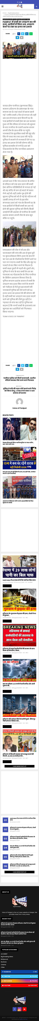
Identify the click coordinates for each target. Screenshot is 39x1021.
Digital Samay (23, 1019)
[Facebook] (15, 1009)
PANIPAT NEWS (25, 19)
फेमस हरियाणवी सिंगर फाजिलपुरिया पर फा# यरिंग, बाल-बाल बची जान (18, 443)
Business (4, 962)
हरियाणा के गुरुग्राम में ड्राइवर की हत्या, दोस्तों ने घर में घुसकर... (19, 614)
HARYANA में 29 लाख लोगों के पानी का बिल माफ (19, 580)
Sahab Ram (7, 617)
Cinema (3, 965)
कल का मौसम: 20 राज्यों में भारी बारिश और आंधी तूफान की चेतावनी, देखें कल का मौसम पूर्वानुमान (18, 942)
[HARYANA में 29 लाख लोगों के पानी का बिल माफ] (19, 566)
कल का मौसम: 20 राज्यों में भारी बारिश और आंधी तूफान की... (19, 685)
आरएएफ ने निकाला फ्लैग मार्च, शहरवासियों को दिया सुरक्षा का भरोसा (18, 502)
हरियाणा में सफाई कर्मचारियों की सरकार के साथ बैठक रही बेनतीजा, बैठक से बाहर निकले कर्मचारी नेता (17, 933)
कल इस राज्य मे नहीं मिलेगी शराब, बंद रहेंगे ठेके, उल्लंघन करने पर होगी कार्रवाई (19, 472)
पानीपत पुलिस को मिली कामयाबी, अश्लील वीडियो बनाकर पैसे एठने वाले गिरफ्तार (19, 379)
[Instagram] (19, 1009)
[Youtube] (24, 1009)
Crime (14, 19)
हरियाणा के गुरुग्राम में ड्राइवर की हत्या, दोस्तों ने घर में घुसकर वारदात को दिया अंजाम (18, 924)
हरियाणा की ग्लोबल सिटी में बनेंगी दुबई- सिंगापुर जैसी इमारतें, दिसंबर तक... (19, 720)
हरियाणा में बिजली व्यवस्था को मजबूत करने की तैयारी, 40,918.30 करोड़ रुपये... (18, 755)
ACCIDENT (4, 954)
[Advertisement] (19, 82)
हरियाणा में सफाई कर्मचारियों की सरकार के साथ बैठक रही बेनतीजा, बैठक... (19, 650)
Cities (3, 967)
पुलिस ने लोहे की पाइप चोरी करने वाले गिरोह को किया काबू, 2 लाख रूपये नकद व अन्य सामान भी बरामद (19, 390)
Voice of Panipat (8, 29)
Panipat (19, 19)
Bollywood (4, 959)
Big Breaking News (7, 19)
